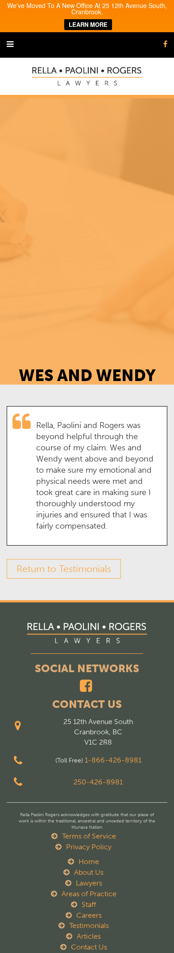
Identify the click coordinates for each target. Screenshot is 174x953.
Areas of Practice (89, 893)
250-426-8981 (98, 782)
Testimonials (89, 925)
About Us (89, 872)
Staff (89, 904)
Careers (89, 915)
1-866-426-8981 (113, 760)
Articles (89, 936)
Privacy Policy (89, 847)
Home (89, 861)
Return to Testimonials (64, 568)
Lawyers (89, 883)
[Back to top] (149, 928)
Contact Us (89, 947)
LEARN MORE (88, 24)
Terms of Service (89, 836)
